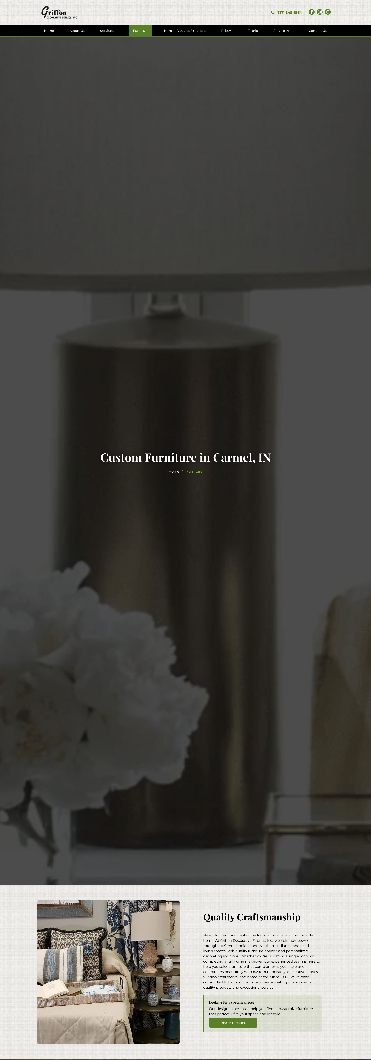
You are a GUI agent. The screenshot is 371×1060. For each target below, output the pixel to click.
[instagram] (320, 12)
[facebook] (312, 12)
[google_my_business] (328, 12)
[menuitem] (49, 30)
